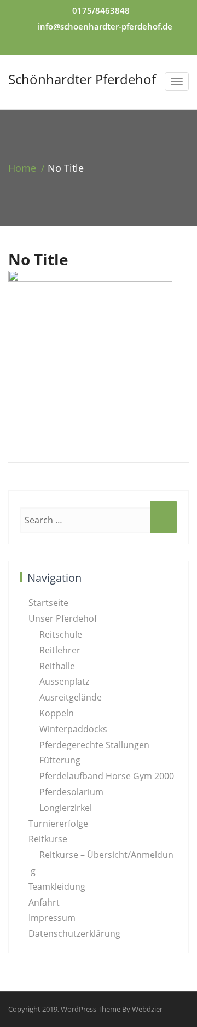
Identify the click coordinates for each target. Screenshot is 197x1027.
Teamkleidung (56, 886)
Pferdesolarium (71, 792)
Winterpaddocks (73, 729)
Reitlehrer (59, 650)
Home (22, 167)
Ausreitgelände (70, 697)
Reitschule (60, 634)
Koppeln (56, 713)
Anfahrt (44, 902)
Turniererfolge (58, 824)
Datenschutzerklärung (74, 933)
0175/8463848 (101, 10)
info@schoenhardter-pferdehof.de (105, 26)
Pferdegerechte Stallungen (94, 745)
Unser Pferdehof (62, 618)
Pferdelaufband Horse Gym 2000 (106, 776)
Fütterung (59, 760)
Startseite (48, 603)
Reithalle (57, 666)
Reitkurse (47, 839)
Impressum (52, 918)
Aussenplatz (64, 681)
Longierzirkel (65, 808)
